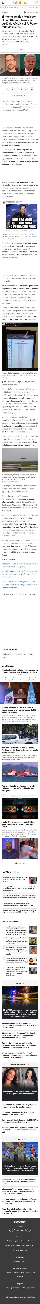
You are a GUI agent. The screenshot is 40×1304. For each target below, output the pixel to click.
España (30, 1241)
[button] (3, 3)
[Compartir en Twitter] (17, 89)
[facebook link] (9, 1230)
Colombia (24, 1241)
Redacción (17, 1261)
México (4, 12)
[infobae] (20, 3)
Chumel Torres (20, 654)
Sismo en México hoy (15, 7)
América (9, 1241)
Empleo (24, 1261)
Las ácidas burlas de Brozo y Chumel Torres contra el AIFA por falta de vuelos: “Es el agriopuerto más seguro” (20, 574)
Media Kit (20, 1277)
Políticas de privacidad (28, 1288)
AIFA (4, 658)
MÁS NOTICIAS (20, 863)
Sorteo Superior (32, 7)
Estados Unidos (9, 1245)
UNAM (25, 7)
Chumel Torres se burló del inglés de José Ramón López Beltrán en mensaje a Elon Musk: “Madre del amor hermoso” (20, 584)
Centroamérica (30, 1245)
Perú (23, 1245)
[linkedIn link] (30, 1230)
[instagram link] (17, 1230)
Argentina (17, 1241)
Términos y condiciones (13, 1288)
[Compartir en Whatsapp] (8, 89)
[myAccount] (36, 2)
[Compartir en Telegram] (26, 89)
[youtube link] (22, 1230)
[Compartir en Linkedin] (21, 89)
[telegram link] (26, 1230)
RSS (25, 1250)
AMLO (31, 654)
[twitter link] (13, 1230)
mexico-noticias (7, 654)
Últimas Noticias (18, 1250)
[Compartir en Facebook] (12, 89)
